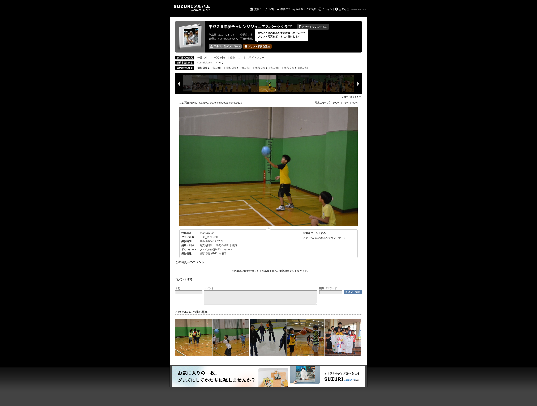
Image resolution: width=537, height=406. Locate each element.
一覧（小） (203, 57)
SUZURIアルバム (192, 7)
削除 (234, 245)
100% (336, 102)
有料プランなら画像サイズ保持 (298, 9)
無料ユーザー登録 (264, 9)
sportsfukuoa (204, 62)
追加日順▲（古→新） (267, 67)
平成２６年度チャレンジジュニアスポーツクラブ (250, 27)
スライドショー (255, 57)
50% (355, 102)
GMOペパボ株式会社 (359, 10)
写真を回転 (206, 245)
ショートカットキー (351, 97)
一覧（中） (220, 57)
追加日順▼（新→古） (296, 67)
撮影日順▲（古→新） (210, 67)
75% (346, 102)
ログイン (327, 9)
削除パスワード (328, 288)
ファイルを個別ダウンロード (216, 249)
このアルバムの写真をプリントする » (324, 238)
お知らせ (344, 9)
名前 (177, 288)
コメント (209, 288)
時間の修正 (222, 245)
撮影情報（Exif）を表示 (213, 253)
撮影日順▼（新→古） (239, 67)
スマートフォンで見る (313, 27)
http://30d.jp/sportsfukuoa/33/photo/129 (220, 102)
